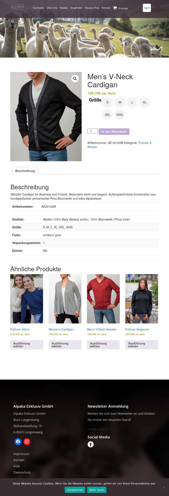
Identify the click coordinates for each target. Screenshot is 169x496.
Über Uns (51, 7)
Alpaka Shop (92, 7)
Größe (95, 100)
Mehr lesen (96, 489)
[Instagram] (27, 441)
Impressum (21, 454)
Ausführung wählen (21, 344)
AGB (16, 466)
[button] (75, 78)
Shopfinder (76, 7)
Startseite (38, 7)
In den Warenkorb (114, 131)
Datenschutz (22, 472)
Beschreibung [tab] (25, 171)
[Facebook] (17, 441)
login (147, 7)
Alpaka (64, 7)
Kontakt (106, 7)
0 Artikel (123, 8)
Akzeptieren (75, 489)
